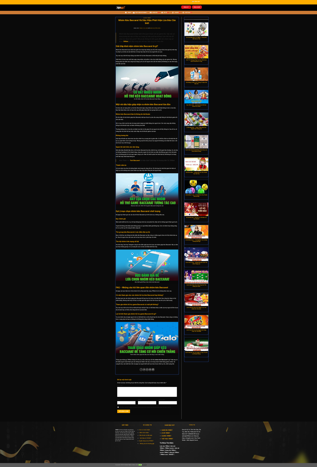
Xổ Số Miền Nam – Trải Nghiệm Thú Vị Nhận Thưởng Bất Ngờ (196, 240)
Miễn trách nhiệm (144, 432)
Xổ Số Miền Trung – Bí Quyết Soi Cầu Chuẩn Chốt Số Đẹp (196, 195)
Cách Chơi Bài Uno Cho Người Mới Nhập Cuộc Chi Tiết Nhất (196, 330)
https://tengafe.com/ (188, 438)
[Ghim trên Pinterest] (150, 369)
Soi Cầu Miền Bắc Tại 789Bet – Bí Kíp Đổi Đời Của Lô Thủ (196, 38)
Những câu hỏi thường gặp (147, 443)
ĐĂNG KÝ (186, 7)
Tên (118, 399)
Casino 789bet (147, 17)
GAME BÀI (155, 12)
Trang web (162, 399)
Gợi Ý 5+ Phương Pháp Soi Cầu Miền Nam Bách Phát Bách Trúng (196, 60)
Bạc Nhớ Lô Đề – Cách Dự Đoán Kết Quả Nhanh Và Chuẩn (196, 105)
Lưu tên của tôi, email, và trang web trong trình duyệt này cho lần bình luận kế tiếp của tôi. (145, 407)
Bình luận (120, 385)
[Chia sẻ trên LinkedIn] (153, 369)
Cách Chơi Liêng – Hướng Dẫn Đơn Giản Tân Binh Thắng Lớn (196, 263)
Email (140, 399)
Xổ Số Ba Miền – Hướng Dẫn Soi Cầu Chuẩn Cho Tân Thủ (196, 173)
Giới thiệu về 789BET (145, 438)
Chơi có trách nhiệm (144, 430)
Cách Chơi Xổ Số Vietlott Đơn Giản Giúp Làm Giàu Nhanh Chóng (196, 150)
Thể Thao (187, 12)
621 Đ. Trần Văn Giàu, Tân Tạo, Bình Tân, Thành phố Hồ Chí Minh (191, 432)
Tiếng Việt (197, 1)
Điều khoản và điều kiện (145, 435)
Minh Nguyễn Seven (155, 28)
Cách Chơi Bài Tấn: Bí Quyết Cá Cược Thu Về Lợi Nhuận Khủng (196, 353)
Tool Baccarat (135, 160)
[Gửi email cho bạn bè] (147, 369)
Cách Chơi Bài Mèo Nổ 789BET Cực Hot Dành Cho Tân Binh (196, 308)
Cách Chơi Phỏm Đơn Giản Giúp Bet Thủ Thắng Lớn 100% (196, 285)
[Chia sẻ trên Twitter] (144, 369)
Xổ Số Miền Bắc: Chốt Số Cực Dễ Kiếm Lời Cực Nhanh (196, 218)
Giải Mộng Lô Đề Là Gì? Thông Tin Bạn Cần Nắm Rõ (196, 83)
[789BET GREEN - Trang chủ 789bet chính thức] (122, 7)
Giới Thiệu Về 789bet (141, 12)
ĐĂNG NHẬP (197, 7)
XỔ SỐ (165, 12)
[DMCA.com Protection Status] (142, 465)
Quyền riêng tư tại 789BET (146, 441)
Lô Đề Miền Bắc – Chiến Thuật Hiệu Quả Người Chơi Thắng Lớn (196, 128)
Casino (177, 12)
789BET (129, 12)
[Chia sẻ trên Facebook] (141, 369)
